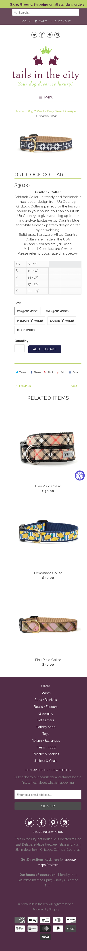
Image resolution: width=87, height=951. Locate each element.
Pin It (51, 372)
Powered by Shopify (46, 909)
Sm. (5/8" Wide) (57, 311)
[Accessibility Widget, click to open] (80, 476)
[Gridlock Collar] (45, 142)
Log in (26, 21)
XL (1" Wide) (26, 330)
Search (46, 693)
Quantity (21, 341)
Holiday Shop (46, 727)
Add (63, 372)
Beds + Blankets (46, 700)
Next (74, 386)
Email (75, 372)
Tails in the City (38, 904)
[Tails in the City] (45, 66)
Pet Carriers (45, 720)
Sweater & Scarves (46, 754)
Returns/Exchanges (46, 740)
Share (37, 372)
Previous (25, 386)
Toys (45, 733)
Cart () (44, 21)
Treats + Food (46, 747)
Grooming (45, 713)
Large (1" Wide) (62, 320)
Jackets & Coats (45, 761)
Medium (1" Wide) (30, 320)
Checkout (63, 21)
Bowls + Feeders (46, 707)
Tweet (23, 372)
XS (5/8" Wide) (27, 311)
